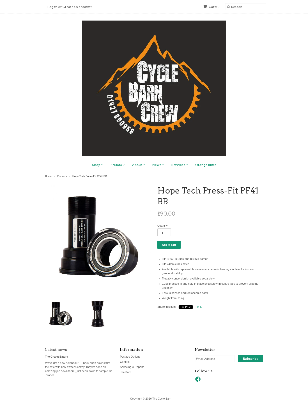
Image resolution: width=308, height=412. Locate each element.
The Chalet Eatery (56, 356)
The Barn (125, 372)
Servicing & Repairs (132, 367)
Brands (116, 164)
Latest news (56, 349)
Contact (124, 361)
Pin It (198, 306)
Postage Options (130, 356)
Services (178, 164)
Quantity (162, 225)
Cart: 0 (214, 7)
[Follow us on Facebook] (198, 381)
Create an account (77, 7)
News (157, 164)
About (137, 164)
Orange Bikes (205, 164)
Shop (96, 164)
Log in (52, 7)
